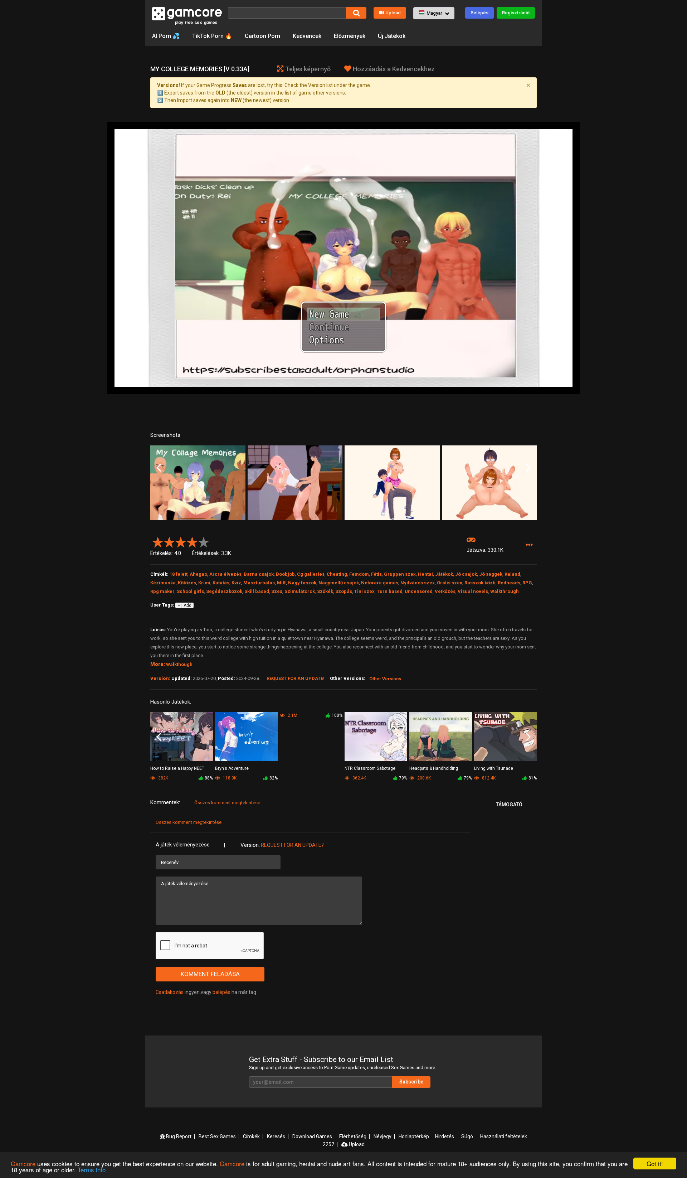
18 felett (178, 574)
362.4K (358, 778)
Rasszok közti (480, 582)
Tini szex (364, 591)
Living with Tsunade (493, 768)
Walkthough (179, 664)
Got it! (655, 1163)
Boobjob (285, 574)
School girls (190, 591)
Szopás (343, 591)
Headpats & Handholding (433, 768)
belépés (221, 992)
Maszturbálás (259, 582)
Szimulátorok (299, 591)
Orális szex (449, 582)
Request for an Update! (296, 678)
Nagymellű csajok (338, 582)
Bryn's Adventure (232, 768)
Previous (158, 468)
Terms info (92, 1169)
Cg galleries (311, 574)
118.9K (229, 778)
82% (273, 778)
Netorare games (379, 582)
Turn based (390, 591)
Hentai (425, 574)
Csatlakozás (170, 992)
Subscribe (411, 1082)
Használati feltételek (503, 1136)
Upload (393, 12)
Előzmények (349, 36)
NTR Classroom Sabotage (370, 768)
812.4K (488, 778)
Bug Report (178, 1136)
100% (337, 715)
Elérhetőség (352, 1136)
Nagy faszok (302, 582)
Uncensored (419, 591)
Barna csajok (259, 574)
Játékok (444, 574)
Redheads (509, 582)
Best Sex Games (217, 1136)
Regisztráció (516, 12)
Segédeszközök (224, 591)
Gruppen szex (400, 574)
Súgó (467, 1136)
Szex (276, 591)
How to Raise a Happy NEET (177, 768)
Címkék (251, 1136)
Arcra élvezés (225, 574)
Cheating (337, 574)
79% (403, 778)
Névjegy (382, 1136)
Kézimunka (163, 582)
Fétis (376, 574)
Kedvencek (307, 36)
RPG (527, 582)
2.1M (292, 715)
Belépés (479, 12)
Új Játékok (391, 36)
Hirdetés (444, 1136)
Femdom (359, 574)
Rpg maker (162, 591)
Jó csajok (466, 574)
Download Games (312, 1136)
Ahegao (198, 574)
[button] (433, 13)
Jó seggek (490, 574)
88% (209, 778)
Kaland (512, 574)
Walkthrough (504, 591)
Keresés (276, 1136)
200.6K (423, 778)
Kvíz (236, 582)
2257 (328, 1144)
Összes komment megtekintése (227, 802)
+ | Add (184, 605)
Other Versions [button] (385, 678)
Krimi (204, 582)
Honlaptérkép (414, 1136)
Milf (281, 582)
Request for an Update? (292, 845)
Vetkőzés (445, 591)
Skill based (256, 591)
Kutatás (221, 582)
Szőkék (325, 591)
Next (528, 468)
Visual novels (473, 591)
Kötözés (187, 582)
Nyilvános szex (417, 582)
